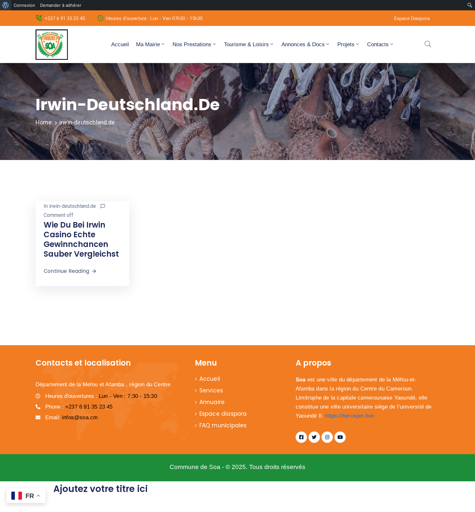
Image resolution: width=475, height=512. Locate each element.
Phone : (79, 407)
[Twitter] (314, 437)
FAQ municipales (223, 425)
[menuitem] (5, 5)
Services (211, 390)
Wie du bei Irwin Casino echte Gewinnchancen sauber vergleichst (81, 239)
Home (44, 122)
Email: (71, 417)
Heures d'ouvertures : (101, 396)
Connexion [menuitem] (24, 5)
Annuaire (212, 402)
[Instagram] (327, 437)
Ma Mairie (148, 44)
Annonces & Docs (303, 44)
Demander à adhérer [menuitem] (60, 5)
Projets (345, 44)
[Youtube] (340, 437)
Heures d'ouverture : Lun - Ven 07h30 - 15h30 (154, 18)
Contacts (378, 44)
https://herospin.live (349, 416)
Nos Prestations (192, 44)
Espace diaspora (223, 414)
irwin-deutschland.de (72, 206)
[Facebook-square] (301, 437)
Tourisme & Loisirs (246, 44)
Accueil (120, 44)
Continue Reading (66, 271)
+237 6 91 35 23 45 (65, 18)
